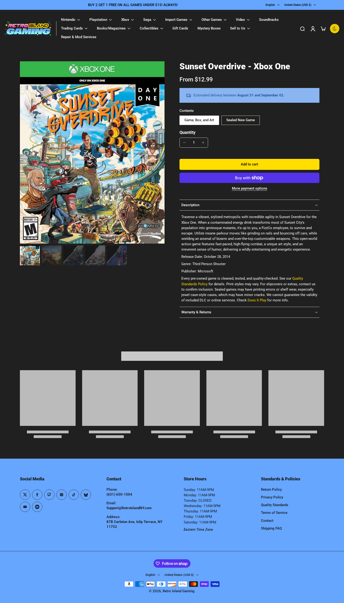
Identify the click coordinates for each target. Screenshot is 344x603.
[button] (249, 164)
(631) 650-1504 (119, 494)
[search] (302, 28)
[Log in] (312, 28)
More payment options (249, 188)
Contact (267, 521)
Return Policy (271, 489)
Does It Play (257, 300)
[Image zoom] (92, 152)
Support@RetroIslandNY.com (129, 508)
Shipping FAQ (271, 528)
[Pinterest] (49, 495)
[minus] (184, 142)
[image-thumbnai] (30, 255)
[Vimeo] (37, 507)
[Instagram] (61, 495)
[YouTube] (25, 507)
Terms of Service (274, 513)
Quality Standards (274, 505)
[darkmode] (334, 28)
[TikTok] (74, 495)
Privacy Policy (272, 497)
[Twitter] (25, 495)
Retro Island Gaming (178, 591)
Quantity (187, 132)
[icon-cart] (323, 28)
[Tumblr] (86, 495)
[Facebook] (37, 495)
